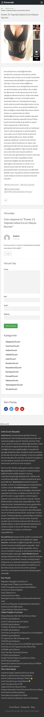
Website (7, 314)
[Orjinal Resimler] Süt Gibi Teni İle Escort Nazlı (18, 616)
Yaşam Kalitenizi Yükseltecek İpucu (14, 609)
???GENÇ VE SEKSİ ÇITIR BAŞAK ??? (15, 627)
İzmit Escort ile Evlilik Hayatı (12, 607)
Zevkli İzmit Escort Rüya (10, 595)
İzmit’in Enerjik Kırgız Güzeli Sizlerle (14, 681)
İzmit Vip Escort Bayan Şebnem (13, 692)
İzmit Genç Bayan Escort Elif (12, 684)
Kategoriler (25, 707)
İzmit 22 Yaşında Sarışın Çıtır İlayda (14, 621)
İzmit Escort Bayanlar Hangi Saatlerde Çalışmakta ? (20, 604)
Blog (33, 707)
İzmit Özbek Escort (8, 593)
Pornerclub (9, 2)
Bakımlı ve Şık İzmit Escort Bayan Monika (16, 675)
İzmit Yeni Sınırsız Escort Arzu (12, 644)
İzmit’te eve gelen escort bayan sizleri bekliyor (18, 587)
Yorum (6, 269)
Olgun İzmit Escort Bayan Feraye (13, 687)
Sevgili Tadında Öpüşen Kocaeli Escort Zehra (18, 658)
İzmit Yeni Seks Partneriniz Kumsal (14, 652)
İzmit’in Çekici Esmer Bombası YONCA (16, 678)
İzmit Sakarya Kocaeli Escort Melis (14, 695)
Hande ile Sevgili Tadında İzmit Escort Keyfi (17, 673)
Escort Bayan (14, 707)
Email (6, 305)
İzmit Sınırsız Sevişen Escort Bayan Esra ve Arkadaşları (22, 633)
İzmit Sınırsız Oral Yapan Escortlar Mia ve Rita (18, 647)
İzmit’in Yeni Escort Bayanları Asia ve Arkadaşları (19, 698)
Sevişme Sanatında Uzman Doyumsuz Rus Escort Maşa (22, 689)
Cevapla (7, 253)
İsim (5, 296)
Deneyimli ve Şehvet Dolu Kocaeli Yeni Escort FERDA (21, 663)
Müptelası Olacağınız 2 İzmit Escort (14, 581)
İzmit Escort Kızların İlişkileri (12, 590)
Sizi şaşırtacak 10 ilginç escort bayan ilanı (16, 584)
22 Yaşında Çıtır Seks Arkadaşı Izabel (15, 638)
